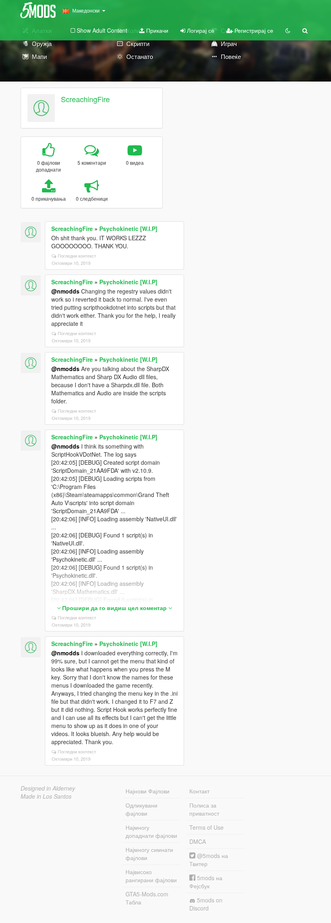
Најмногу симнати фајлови (149, 853)
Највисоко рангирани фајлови (151, 876)
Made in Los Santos (46, 796)
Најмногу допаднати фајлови (151, 831)
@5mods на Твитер (208, 860)
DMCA (197, 841)
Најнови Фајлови (148, 791)
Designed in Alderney (48, 788)
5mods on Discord (205, 904)
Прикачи (156, 30)
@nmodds (65, 291)
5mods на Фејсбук (205, 882)
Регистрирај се (253, 30)
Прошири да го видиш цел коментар (114, 608)
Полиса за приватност (204, 809)
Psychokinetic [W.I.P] (128, 228)
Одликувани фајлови (141, 809)
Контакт (199, 791)
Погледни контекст (77, 255)
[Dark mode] (287, 30)
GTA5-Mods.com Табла (147, 898)
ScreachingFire (85, 99)
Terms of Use (206, 827)
